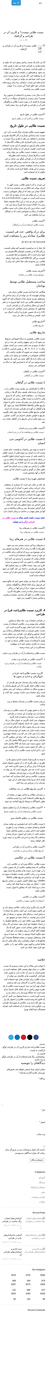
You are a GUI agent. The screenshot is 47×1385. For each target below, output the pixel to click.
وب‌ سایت (41, 1134)
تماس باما (43, 1349)
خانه (27, 15)
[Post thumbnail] (34, 1223)
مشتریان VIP (41, 1351)
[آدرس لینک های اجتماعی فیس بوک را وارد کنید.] (36, 1037)
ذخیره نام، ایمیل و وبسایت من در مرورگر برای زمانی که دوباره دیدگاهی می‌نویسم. (25, 1151)
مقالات (21, 15)
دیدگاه (42, 1078)
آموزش (42, 1177)
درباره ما (43, 1346)
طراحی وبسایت (38, 1197)
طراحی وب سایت (39, 1330)
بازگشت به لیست (37, 1050)
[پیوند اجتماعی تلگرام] (11, 1037)
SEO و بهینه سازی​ (39, 1332)
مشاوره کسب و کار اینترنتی (35, 1334)
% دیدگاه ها (6, 1242)
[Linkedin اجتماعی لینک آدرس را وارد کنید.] (17, 1037)
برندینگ (42, 1182)
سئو (43, 1192)
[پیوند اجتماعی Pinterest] (23, 1037)
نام (43, 1110)
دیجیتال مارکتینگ (38, 1187)
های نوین (28, 1009)
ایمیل (42, 1122)
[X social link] (29, 1037)
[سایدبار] (43, 1381)
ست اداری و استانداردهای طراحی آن (13, 1252)
